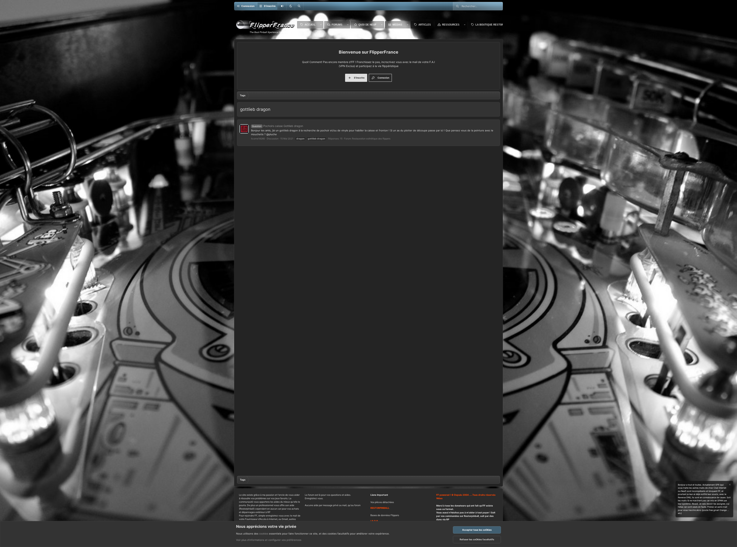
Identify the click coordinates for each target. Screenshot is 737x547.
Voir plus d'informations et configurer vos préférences (268, 539)
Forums (337, 24)
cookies (263, 533)
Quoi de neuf (367, 24)
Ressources (450, 24)
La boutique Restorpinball (494, 24)
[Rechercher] (299, 6)
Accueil (310, 24)
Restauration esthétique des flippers (371, 138)
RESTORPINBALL (379, 507)
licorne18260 (258, 138)
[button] (290, 6)
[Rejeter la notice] (729, 485)
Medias (397, 24)
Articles (424, 24)
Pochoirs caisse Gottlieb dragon (277, 126)
